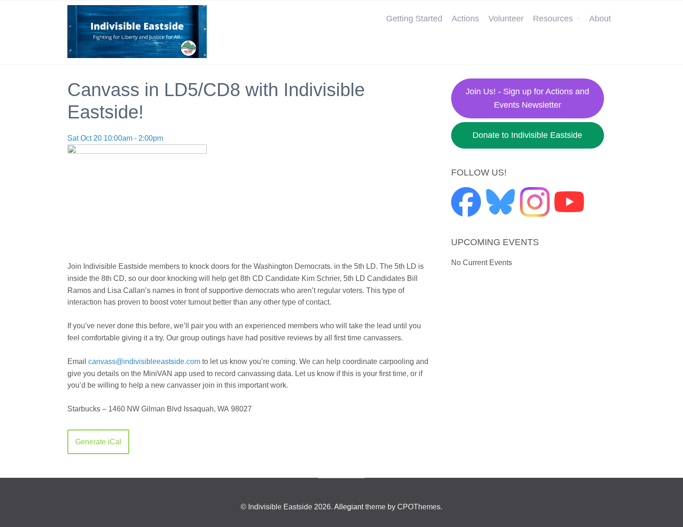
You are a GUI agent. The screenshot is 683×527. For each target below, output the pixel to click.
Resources (553, 18)
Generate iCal (98, 442)
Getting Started (414, 18)
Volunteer (506, 18)
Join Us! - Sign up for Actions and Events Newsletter (527, 98)
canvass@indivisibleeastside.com (144, 361)
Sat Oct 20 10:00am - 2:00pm (115, 138)
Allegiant (348, 507)
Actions (465, 18)
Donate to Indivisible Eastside (527, 135)
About (600, 18)
